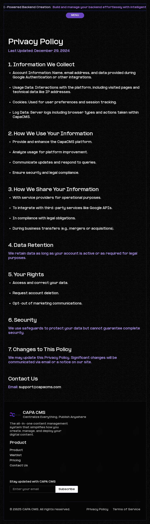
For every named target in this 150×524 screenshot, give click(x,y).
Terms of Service (126, 509)
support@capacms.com (40, 387)
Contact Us (19, 465)
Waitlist (16, 455)
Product (16, 450)
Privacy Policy (97, 509)
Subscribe (67, 489)
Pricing (15, 460)
